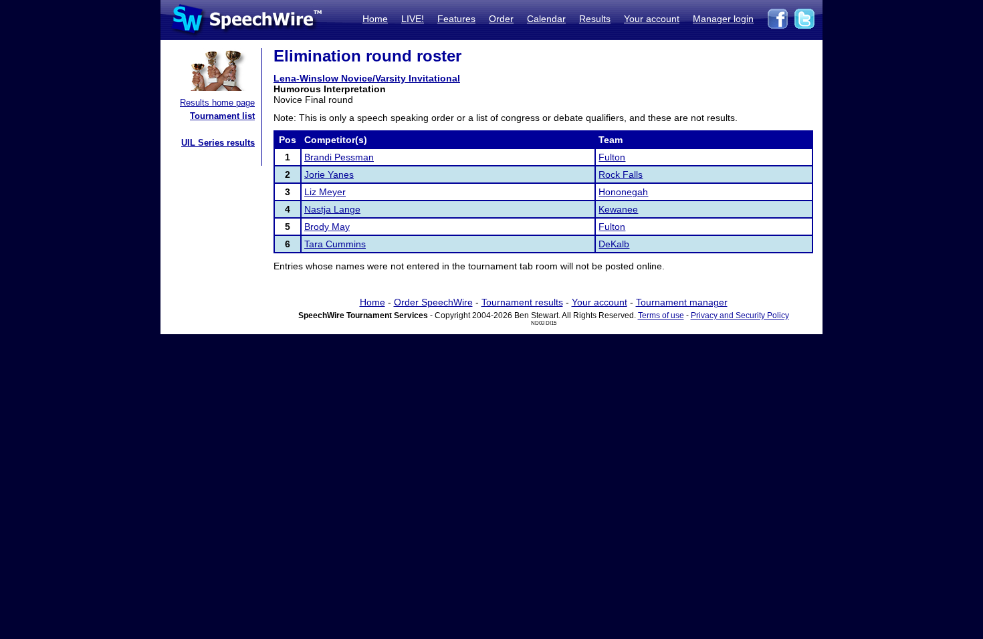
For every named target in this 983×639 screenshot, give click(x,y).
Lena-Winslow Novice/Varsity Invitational (367, 78)
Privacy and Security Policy (740, 315)
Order (501, 18)
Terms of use (661, 315)
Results (595, 18)
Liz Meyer (325, 191)
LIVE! (412, 18)
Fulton (611, 157)
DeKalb (613, 244)
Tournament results (522, 302)
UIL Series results (218, 143)
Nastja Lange (332, 209)
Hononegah (623, 191)
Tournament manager (682, 302)
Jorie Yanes (329, 174)
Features (456, 18)
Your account (651, 18)
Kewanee (618, 209)
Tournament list (222, 116)
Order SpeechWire (433, 302)
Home (375, 18)
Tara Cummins (335, 244)
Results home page (217, 103)
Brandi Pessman (339, 157)
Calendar (546, 18)
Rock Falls (620, 174)
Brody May (327, 226)
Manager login (723, 18)
